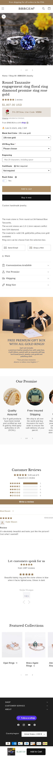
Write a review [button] (26, 502)
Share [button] (7, 256)
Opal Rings (9, 663)
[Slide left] (21, 70)
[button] (3, 8)
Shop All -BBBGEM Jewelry (21, 76)
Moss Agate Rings (32, 664)
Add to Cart (36, 751)
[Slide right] (32, 70)
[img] (6, 518)
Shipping (5, 118)
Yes (9, 181)
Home (4, 76)
